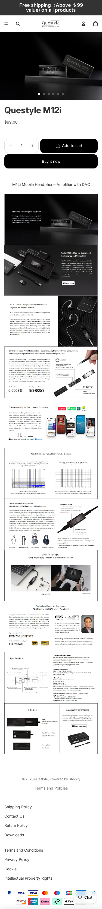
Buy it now (51, 161)
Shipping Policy (18, 806)
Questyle (41, 779)
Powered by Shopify (65, 779)
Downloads (14, 835)
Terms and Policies (51, 788)
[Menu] (6, 23)
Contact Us (14, 816)
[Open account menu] (83, 24)
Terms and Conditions (23, 850)
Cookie (10, 869)
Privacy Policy (16, 859)
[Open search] (18, 24)
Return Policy (16, 825)
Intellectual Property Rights (28, 878)
